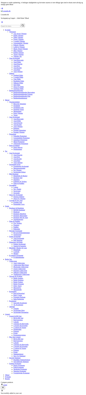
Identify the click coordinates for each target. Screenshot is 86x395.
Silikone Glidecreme (20, 272)
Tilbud (7, 375)
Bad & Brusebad (19, 293)
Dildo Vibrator (18, 37)
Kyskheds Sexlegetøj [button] (16, 255)
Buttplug (16, 128)
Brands (7, 379)
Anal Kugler (17, 68)
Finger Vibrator (18, 39)
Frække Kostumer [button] (15, 363)
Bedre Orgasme (18, 284)
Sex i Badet (17, 189)
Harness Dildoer (18, 197)
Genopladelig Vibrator (20, 43)
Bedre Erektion (18, 280)
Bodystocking (18, 320)
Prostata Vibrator (19, 132)
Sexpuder (16, 193)
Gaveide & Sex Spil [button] (15, 200)
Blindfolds (16, 250)
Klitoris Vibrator (18, 45)
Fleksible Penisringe (20, 136)
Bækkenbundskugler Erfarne (23, 94)
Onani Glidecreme (19, 269)
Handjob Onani (18, 109)
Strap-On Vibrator (19, 199)
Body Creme (17, 295)
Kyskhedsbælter (18, 257)
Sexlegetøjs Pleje (19, 310)
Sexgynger (17, 191)
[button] (4, 385)
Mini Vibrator (17, 51)
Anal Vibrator (18, 71)
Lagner (15, 187)
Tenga (15, 115)
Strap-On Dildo (18, 87)
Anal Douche (17, 64)
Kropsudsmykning (19, 335)
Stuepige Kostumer (19, 371)
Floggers (16, 225)
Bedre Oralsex (18, 282)
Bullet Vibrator (18, 35)
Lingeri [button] (7, 314)
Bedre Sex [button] (8, 259)
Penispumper (17, 149)
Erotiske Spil (17, 202)
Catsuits (16, 322)
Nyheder (8, 377)
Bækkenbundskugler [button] (16, 90)
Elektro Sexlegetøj (19, 244)
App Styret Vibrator (20, 34)
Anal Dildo (17, 62)
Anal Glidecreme (19, 263)
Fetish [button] (7, 206)
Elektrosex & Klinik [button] (16, 242)
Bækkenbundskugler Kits (21, 96)
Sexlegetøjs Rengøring (20, 312)
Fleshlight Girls (18, 107)
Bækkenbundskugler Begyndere (24, 92)
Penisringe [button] (12, 134)
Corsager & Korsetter (20, 326)
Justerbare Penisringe (20, 140)
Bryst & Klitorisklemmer (21, 233)
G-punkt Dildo (18, 77)
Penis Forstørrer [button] (14, 145)
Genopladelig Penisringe (21, 138)
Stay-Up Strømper (19, 356)
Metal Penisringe (19, 142)
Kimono (16, 331)
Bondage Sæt (17, 178)
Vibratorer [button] (12, 32)
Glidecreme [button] (13, 261)
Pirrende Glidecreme (20, 271)
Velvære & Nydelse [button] (15, 276)
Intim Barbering (18, 299)
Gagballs (16, 252)
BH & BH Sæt (18, 318)
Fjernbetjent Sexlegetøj (21, 166)
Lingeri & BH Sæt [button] (15, 316)
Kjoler (15, 333)
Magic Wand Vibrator (20, 49)
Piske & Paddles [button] (14, 221)
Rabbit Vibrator (18, 53)
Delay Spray (17, 286)
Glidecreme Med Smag (21, 265)
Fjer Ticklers (17, 223)
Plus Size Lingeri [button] (15, 337)
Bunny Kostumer (19, 365)
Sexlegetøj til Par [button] (14, 164)
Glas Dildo (17, 79)
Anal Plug (16, 70)
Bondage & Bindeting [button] (16, 208)
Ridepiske (16, 229)
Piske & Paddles (18, 183)
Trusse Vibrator (18, 54)
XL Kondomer (18, 305)
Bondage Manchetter (20, 216)
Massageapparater (19, 168)
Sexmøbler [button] (12, 185)
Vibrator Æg (17, 56)
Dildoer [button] (11, 73)
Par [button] (6, 151)
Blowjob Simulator (19, 104)
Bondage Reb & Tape (20, 217)
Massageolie (17, 290)
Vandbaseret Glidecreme (21, 274)
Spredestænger (18, 219)
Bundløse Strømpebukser (21, 360)
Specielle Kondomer (20, 303)
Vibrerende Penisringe (20, 144)
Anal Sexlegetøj (18, 238)
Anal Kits (16, 66)
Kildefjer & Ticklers (20, 181)
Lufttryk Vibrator (19, 47)
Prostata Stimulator (19, 130)
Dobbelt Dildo (18, 75)
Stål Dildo (16, 85)
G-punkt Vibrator (19, 41)
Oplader (16, 308)
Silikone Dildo (18, 83)
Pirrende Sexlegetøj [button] (15, 231)
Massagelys (17, 288)
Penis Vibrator (18, 113)
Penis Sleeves (17, 147)
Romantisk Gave (19, 204)
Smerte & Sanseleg (19, 246)
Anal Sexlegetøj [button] (14, 58)
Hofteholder (17, 329)
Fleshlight (16, 106)
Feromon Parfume (19, 297)
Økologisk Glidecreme (20, 267)
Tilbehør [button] (12, 307)
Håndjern (16, 180)
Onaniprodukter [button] (14, 102)
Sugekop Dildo (18, 89)
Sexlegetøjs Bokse (19, 172)
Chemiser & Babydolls (21, 324)
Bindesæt (16, 212)
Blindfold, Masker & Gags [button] (18, 248)
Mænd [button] (7, 100)
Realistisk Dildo (18, 81)
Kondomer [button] (12, 301)
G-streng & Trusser (19, 327)
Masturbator (17, 111)
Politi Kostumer (18, 367)
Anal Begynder (18, 60)
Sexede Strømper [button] (15, 358)
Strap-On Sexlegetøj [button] (16, 195)
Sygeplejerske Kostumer (21, 373)
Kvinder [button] (7, 30)
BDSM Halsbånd (19, 210)
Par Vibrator (17, 170)
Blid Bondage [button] (13, 174)
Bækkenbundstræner (20, 98)
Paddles (16, 227)
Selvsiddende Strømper (21, 362)
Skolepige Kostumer (20, 369)
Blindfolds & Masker (20, 176)
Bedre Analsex (18, 278)
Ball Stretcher (17, 240)
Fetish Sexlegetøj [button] (15, 236)
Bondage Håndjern (19, 214)
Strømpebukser (18, 354)
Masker (15, 253)
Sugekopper (17, 235)
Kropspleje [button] (12, 291)
